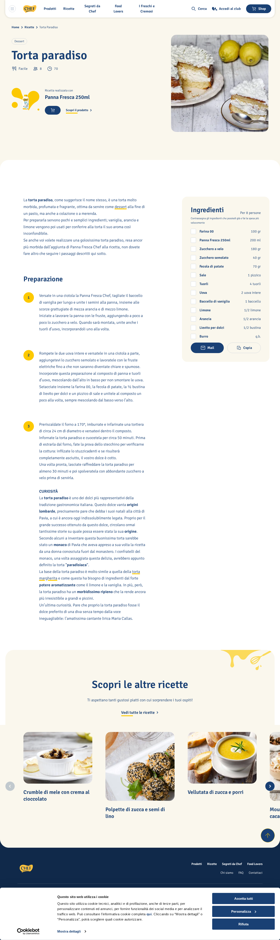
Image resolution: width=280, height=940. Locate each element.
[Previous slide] (10, 786)
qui (149, 914)
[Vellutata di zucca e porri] (222, 758)
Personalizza (241, 911)
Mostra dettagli (69, 931)
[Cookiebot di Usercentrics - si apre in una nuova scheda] (28, 931)
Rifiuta (243, 924)
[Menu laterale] (12, 8)
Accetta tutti (243, 898)
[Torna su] (268, 835)
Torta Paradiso (48, 27)
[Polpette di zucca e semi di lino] (140, 766)
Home (15, 27)
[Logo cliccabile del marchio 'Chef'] (29, 9)
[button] (51, 9)
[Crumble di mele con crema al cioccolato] (58, 758)
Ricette (29, 27)
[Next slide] (270, 786)
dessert (121, 206)
